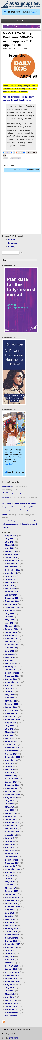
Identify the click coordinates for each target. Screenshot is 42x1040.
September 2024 (12, 607)
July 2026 (9, 539)
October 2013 (11, 1016)
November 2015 (12, 938)
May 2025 (9, 582)
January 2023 (11, 670)
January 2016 (11, 931)
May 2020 (9, 769)
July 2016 (9, 913)
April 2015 (9, 960)
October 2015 (11, 941)
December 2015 (12, 935)
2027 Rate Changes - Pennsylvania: (14, 493)
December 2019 (12, 785)
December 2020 (12, 748)
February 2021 (11, 741)
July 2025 (9, 576)
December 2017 (12, 860)
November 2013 (12, 1013)
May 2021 (9, 732)
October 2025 (11, 567)
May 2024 (9, 620)
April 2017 (9, 885)
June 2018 (10, 841)
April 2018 (9, 847)
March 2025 (10, 589)
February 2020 (11, 779)
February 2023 (11, 666)
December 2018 (12, 822)
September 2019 (12, 794)
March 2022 (10, 701)
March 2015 (10, 963)
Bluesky (12, 246)
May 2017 (9, 882)
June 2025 (10, 579)
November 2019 (12, 788)
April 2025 (9, 585)
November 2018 (12, 826)
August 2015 (11, 947)
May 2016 (9, 919)
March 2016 (10, 925)
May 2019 (9, 807)
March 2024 (10, 626)
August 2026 (11, 536)
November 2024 (12, 601)
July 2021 (9, 726)
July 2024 (9, 614)
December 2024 (12, 598)
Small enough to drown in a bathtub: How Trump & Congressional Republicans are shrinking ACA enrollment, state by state (19, 507)
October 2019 (11, 791)
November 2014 (12, 975)
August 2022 (11, 685)
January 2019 (11, 819)
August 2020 (11, 760)
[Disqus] (21, 203)
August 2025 (11, 573)
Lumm (4, 515)
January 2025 (11, 595)
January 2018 (11, 857)
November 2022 (12, 676)
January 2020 (11, 782)
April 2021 (9, 735)
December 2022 (12, 673)
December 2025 (12, 561)
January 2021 (11, 744)
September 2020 (12, 757)
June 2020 (10, 766)
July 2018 (9, 838)
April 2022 (9, 698)
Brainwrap (13, 1038)
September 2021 (12, 720)
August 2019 (11, 797)
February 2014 (11, 1003)
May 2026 (9, 545)
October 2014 (11, 978)
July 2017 (9, 875)
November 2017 (12, 863)
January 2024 (11, 632)
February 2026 (11, 554)
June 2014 (10, 991)
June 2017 (10, 879)
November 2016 (12, 900)
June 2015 (10, 953)
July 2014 (9, 988)
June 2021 (10, 729)
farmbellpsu (7, 486)
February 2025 (11, 592)
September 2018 (12, 832)
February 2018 (11, 854)
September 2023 (12, 645)
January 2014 (11, 1006)
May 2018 (9, 844)
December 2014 (12, 972)
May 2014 (9, 994)
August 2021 (11, 723)
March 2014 (10, 1000)
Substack (12, 243)
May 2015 (9, 957)
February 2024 (11, 629)
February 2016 (11, 928)
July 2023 (9, 651)
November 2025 (12, 564)
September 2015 (12, 944)
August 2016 (11, 910)
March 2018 (10, 850)
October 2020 (11, 754)
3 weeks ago (31, 493)
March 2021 (10, 738)
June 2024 (10, 617)
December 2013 (12, 1009)
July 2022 (9, 688)
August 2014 (11, 985)
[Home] (21, 7)
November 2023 (12, 638)
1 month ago (24, 510)
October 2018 (11, 829)
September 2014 (12, 981)
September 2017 (12, 869)
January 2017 (11, 894)
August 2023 (11, 648)
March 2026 (10, 551)
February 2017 (11, 891)
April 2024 (9, 623)
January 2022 (11, 707)
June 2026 (10, 542)
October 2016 (11, 903)
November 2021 (12, 713)
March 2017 (10, 888)
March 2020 (10, 776)
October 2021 (11, 716)
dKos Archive (16, 159)
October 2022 (11, 679)
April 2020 (9, 773)
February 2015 (11, 966)
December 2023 (12, 635)
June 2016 (10, 916)
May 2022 (9, 695)
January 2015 (11, 969)
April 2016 (9, 922)
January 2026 (11, 557)
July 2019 (9, 801)
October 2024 (11, 604)
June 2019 (10, 804)
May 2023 (9, 657)
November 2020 (12, 751)
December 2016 (12, 897)
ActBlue (11, 239)
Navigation (21, 21)
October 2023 (11, 642)
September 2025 (12, 570)
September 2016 (12, 907)
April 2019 (9, 810)
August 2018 (11, 835)
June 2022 (10, 691)
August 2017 (11, 872)
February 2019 (11, 816)
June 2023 (10, 654)
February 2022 (11, 704)
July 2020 (9, 763)
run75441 (6, 497)
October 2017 (11, 866)
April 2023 (9, 660)
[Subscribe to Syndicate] (3, 1023)
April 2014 (9, 997)
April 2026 (9, 548)
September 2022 (12, 682)
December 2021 (12, 710)
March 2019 (10, 813)
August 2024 (11, 610)
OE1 (6, 159)
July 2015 (9, 950)
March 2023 (10, 663)
